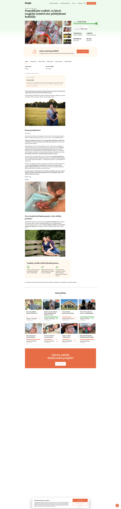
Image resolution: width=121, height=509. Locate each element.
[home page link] (28, 3)
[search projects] (84, 3)
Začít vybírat (91, 3)
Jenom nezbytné (80, 503)
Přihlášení (80, 3)
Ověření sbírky (68, 61)
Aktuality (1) (33, 61)
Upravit (79, 506)
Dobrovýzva (50, 61)
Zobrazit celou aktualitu (32, 86)
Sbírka (26, 61)
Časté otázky (58, 61)
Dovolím (80, 500)
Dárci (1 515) (41, 61)
